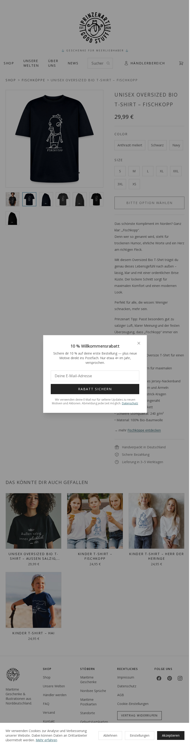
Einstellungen (139, 735)
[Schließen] (139, 343)
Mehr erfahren (46, 740)
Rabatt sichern (95, 389)
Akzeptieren (171, 735)
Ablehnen (110, 735)
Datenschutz (130, 403)
